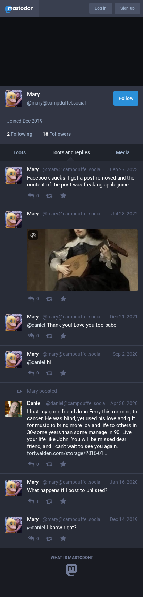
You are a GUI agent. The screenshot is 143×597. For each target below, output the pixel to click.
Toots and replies (71, 152)
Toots (19, 152)
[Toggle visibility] (33, 235)
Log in (101, 8)
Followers (57, 134)
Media (123, 152)
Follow (126, 98)
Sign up (127, 8)
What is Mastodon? (72, 557)
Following (19, 134)
